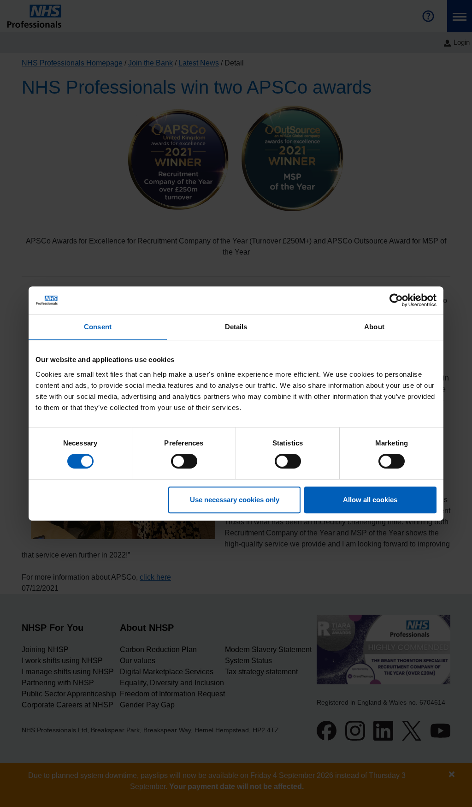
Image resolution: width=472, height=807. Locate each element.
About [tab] (374, 327)
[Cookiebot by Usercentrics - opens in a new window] (396, 300)
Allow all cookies (370, 500)
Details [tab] (236, 327)
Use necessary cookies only (234, 500)
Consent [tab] (98, 327)
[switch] (184, 461)
